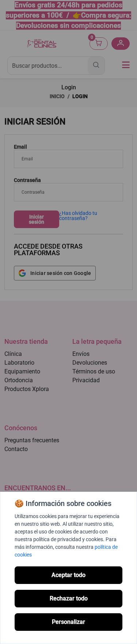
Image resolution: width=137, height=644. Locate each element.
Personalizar (68, 621)
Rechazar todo (69, 598)
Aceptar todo (68, 575)
